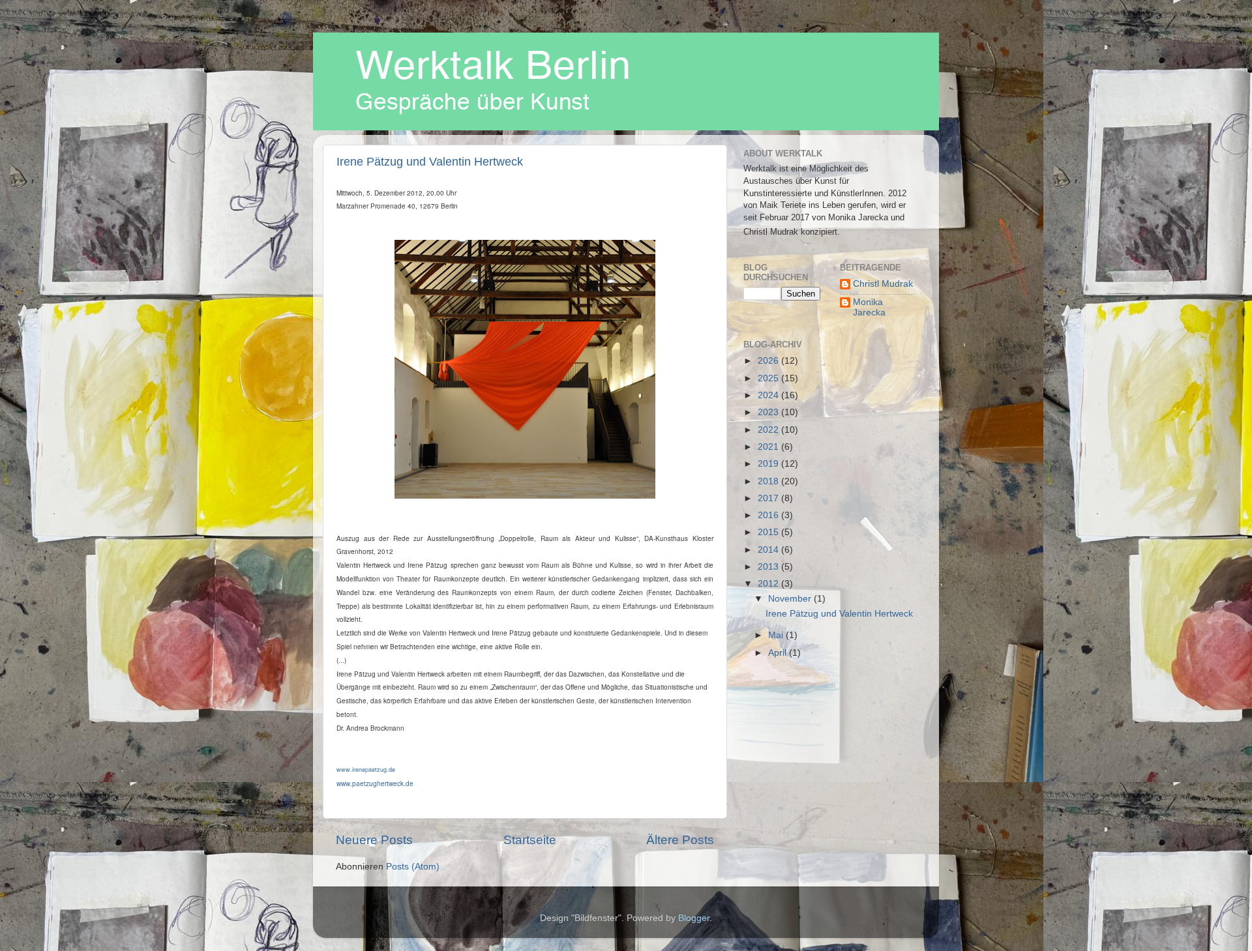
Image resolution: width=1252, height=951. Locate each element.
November (791, 599)
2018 (769, 481)
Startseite (529, 840)
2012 (769, 584)
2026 (769, 361)
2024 (769, 395)
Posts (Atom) (413, 866)
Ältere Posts (680, 840)
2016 (769, 515)
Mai (777, 635)
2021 (769, 447)
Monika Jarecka (869, 307)
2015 (769, 532)
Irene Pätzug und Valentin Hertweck (429, 161)
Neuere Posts (374, 840)
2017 (769, 498)
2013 (769, 567)
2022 (769, 430)
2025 (769, 378)
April (778, 653)
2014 (769, 550)
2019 (769, 464)
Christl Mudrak (883, 284)
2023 (769, 412)
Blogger (693, 918)
